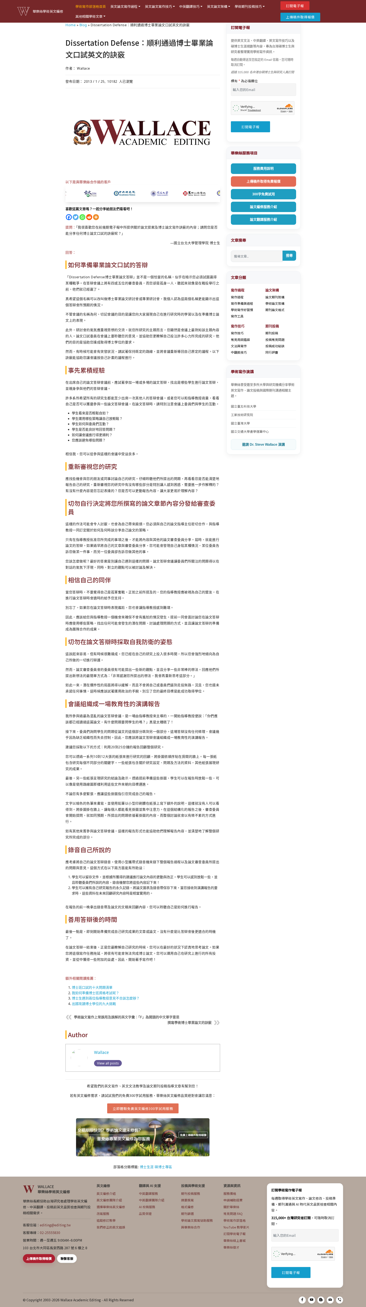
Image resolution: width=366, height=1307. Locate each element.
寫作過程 (237, 297)
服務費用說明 (263, 168)
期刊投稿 (271, 333)
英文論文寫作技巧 (158, 6)
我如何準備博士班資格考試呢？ (95, 993)
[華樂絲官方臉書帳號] (302, 1300)
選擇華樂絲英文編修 (111, 1207)
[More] (96, 217)
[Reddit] (89, 217)
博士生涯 (147, 1167)
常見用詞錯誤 (240, 339)
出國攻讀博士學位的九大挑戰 (94, 1003)
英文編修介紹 (106, 1193)
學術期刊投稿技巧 (248, 6)
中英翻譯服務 (148, 1193)
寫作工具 (237, 316)
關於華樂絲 (231, 1207)
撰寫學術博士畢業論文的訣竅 (190, 1022)
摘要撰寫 (187, 1200)
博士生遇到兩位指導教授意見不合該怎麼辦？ (106, 998)
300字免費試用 (263, 194)
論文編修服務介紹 (263, 207)
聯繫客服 (67, 1258)
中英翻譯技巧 (189, 6)
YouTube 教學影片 (236, 1227)
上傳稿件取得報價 (300, 16)
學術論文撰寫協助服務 (197, 1220)
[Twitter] (76, 217)
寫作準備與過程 (242, 303)
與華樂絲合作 (190, 1227)
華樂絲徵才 (231, 1247)
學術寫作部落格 (234, 1220)
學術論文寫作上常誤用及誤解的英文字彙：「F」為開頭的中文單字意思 (126, 1017)
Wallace (101, 1052)
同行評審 (271, 352)
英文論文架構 (217, 6)
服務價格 (229, 1193)
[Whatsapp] (82, 217)
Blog (83, 25)
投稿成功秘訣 (274, 346)
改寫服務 (103, 1213)
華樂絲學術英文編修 (48, 11)
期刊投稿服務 (190, 1193)
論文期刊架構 (274, 297)
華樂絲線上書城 (234, 1240)
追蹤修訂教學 (106, 1220)
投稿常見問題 (274, 339)
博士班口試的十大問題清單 (92, 987)
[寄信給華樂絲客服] (330, 1300)
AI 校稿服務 (147, 1207)
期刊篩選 (187, 1213)
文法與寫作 (239, 346)
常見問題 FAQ (233, 1213)
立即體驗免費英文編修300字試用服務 (143, 1108)
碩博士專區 (163, 1167)
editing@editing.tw (55, 1224)
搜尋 (289, 255)
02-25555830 (50, 1232)
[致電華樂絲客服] (339, 1300)
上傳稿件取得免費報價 (263, 181)
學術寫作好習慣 (242, 309)
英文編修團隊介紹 (109, 1200)
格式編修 (187, 1207)
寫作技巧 (237, 333)
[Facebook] (69, 217)
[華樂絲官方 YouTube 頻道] (311, 1300)
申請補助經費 (233, 1200)
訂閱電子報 (295, 5)
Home (70, 25)
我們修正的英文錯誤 (111, 1227)
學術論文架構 (274, 303)
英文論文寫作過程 (123, 6)
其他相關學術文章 (89, 16)
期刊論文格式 (274, 309)
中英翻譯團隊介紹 (151, 1200)
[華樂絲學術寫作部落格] (320, 1300)
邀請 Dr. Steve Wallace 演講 (263, 444)
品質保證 (145, 1213)
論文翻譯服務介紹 (263, 219)
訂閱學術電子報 (234, 1233)
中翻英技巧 (239, 352)
